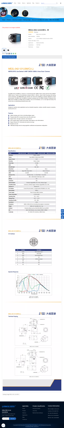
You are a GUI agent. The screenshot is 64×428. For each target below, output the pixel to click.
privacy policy (48, 425)
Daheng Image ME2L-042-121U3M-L (11, 394)
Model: (30, 34)
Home (23, 408)
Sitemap (42, 425)
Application (24, 415)
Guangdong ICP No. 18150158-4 (32, 426)
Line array (35, 410)
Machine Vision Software (38, 412)
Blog (23, 417)
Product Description (9, 57)
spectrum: (30, 42)
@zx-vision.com (55, 408)
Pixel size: (30, 47)
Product (24, 410)
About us (24, 412)
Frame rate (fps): (32, 40)
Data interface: (31, 36)
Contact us (24, 419)
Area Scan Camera (36, 408)
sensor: (30, 38)
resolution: (31, 45)
